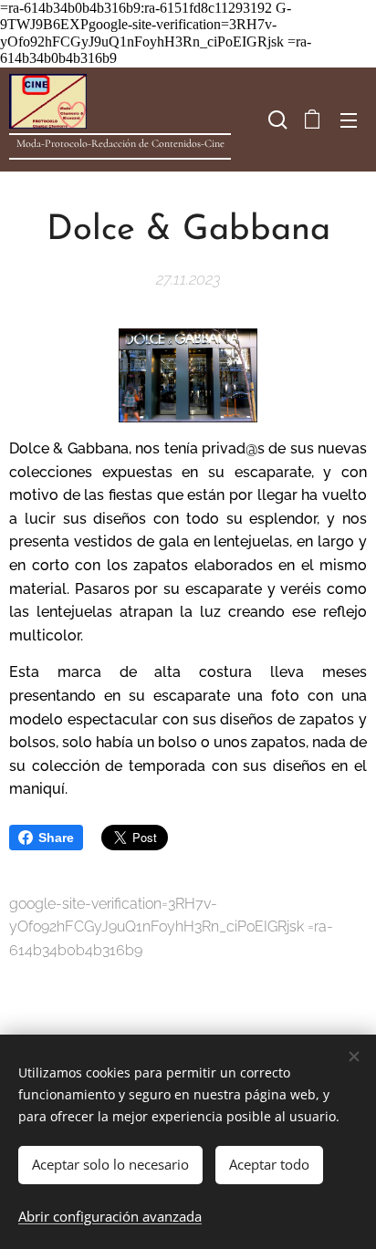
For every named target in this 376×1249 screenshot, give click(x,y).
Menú (348, 119)
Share (56, 837)
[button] (275, 119)
